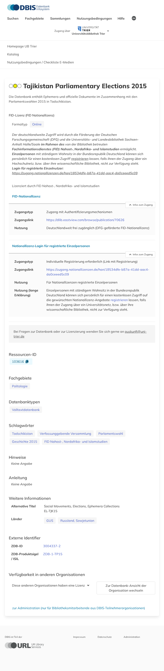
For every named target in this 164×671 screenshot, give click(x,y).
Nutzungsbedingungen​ (94, 18)
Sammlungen (60, 18)
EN (134, 18)
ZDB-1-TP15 (52, 554)
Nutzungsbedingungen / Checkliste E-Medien (40, 62)
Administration (132, 636)
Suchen (13, 18)
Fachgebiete (35, 18)
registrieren (79, 159)
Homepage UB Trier (22, 46)
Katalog (13, 54)
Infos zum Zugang (143, 204)
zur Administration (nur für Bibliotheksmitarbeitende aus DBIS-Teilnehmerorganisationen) (78, 608)
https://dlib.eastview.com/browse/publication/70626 (85, 220)
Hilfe (121, 18)
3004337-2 (52, 546)
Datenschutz (105, 636)
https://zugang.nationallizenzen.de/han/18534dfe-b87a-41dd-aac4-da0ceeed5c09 (75, 173)
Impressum (79, 636)
